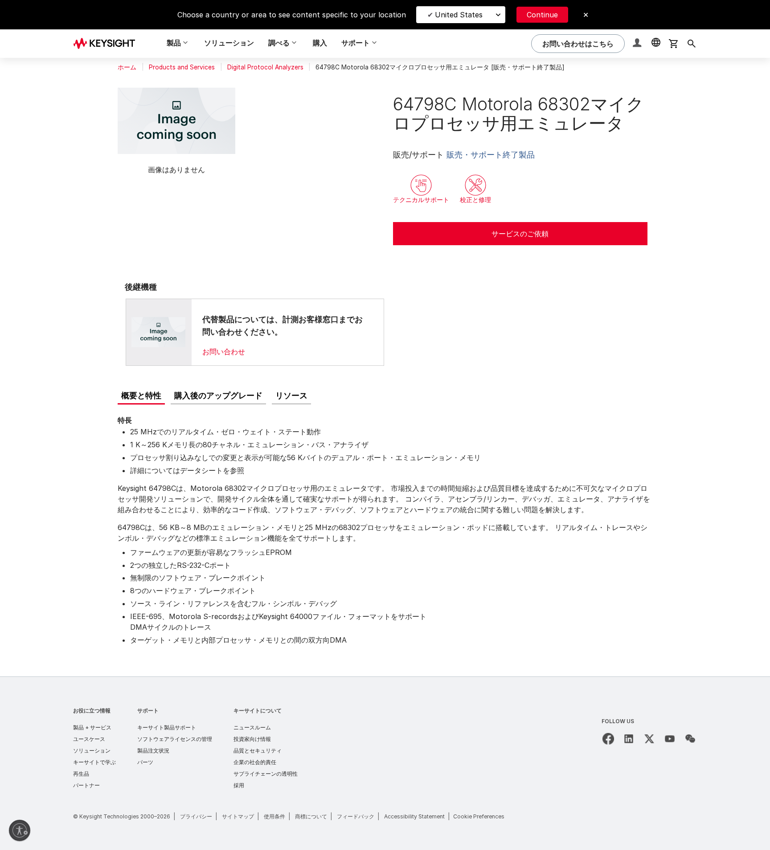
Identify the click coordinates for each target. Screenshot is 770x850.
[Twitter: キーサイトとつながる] (649, 738)
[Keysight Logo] (107, 43)
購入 (320, 42)
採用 (238, 785)
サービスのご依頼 (520, 233)
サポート (148, 710)
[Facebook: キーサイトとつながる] (608, 738)
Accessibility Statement (414, 816)
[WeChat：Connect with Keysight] (690, 738)
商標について (311, 816)
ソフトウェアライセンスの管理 (174, 739)
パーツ (145, 762)
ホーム (127, 67)
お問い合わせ (223, 351)
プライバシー (196, 816)
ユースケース (89, 739)
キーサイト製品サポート (166, 727)
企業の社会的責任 (254, 762)
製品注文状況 (153, 750)
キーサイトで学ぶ (94, 762)
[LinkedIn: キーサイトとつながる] (628, 738)
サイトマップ (238, 816)
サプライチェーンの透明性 (265, 773)
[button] (638, 44)
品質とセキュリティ (257, 750)
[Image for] (158, 332)
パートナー (86, 785)
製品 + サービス (92, 727)
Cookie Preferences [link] (478, 816)
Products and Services (182, 67)
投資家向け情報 (252, 739)
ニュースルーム (252, 727)
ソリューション (229, 42)
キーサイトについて (257, 710)
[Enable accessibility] (19, 830)
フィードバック (355, 816)
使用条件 (274, 816)
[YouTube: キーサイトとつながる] (669, 738)
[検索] (691, 43)
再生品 (81, 773)
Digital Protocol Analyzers (265, 67)
